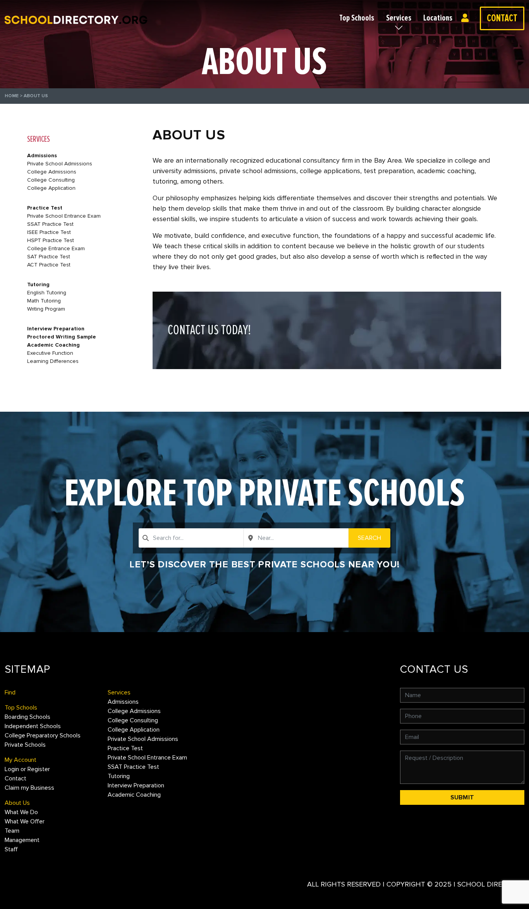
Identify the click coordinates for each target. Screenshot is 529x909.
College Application (51, 188)
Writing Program (46, 309)
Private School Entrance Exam (64, 216)
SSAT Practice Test (50, 224)
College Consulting (51, 180)
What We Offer (25, 821)
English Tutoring (46, 292)
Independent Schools (33, 726)
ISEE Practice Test (49, 232)
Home (12, 96)
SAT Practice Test (48, 256)
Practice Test (44, 207)
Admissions (42, 155)
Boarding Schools (27, 717)
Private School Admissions (59, 163)
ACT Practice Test (48, 264)
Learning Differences (53, 361)
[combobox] (191, 538)
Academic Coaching (53, 345)
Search (369, 538)
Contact (502, 18)
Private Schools (25, 745)
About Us (17, 803)
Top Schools (356, 18)
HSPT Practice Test (50, 240)
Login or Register (467, 18)
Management (22, 840)
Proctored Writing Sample (61, 336)
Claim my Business (29, 788)
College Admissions (51, 171)
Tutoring (38, 284)
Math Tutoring (44, 300)
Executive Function (50, 353)
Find (10, 692)
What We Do (21, 812)
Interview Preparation (55, 328)
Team (12, 831)
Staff (11, 849)
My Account (20, 760)
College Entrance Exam (56, 248)
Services (398, 18)
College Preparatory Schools (43, 735)
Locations (437, 18)
